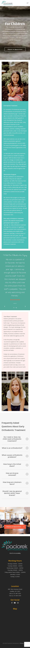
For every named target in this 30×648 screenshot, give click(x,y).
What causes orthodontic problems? (12, 456)
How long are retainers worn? (12, 483)
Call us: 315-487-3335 (15, 593)
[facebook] (11, 603)
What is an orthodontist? (12, 448)
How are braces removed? (12, 474)
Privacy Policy (23, 643)
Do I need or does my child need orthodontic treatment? (12, 439)
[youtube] (15, 603)
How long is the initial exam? (12, 465)
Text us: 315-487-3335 (15, 595)
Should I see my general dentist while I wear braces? (12, 493)
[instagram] (18, 603)
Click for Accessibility (15, 553)
